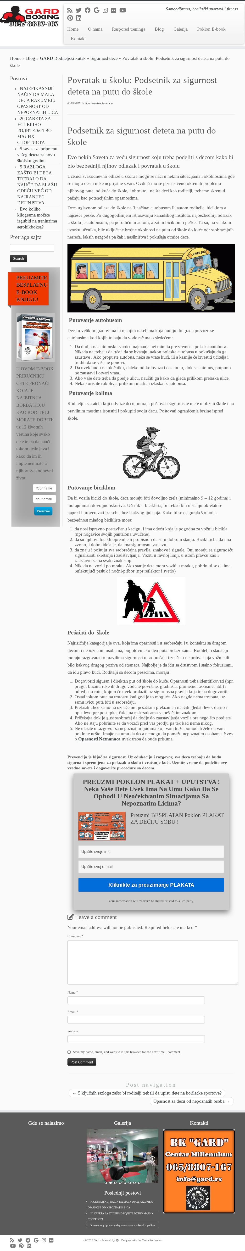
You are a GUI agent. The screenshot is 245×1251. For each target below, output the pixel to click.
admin (109, 103)
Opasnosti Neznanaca (99, 738)
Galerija (180, 29)
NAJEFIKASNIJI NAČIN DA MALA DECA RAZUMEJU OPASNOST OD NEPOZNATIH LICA (37, 100)
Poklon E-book (211, 29)
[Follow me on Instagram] (107, 10)
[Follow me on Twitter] (80, 10)
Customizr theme (151, 1240)
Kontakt (78, 38)
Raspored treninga (128, 29)
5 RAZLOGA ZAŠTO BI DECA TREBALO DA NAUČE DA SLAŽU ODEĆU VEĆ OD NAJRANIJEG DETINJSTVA (37, 184)
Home (72, 29)
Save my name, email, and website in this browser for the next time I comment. (127, 1052)
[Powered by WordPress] (117, 1239)
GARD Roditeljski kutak (63, 58)
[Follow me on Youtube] (124, 10)
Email (72, 1012)
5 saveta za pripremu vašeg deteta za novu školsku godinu (37, 154)
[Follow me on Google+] (98, 10)
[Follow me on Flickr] (115, 10)
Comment (75, 936)
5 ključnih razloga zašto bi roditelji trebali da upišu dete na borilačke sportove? (147, 1092)
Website (72, 1031)
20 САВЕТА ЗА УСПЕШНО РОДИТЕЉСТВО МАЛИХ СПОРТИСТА (34, 130)
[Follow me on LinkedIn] (80, 18)
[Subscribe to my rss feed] (71, 10)
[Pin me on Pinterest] (71, 18)
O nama (95, 29)
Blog (159, 29)
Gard (96, 1240)
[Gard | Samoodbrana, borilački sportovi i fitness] (28, 16)
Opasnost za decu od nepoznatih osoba (191, 1101)
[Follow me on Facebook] (89, 10)
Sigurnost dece (103, 58)
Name (72, 992)
